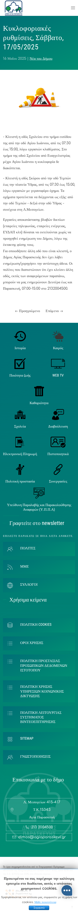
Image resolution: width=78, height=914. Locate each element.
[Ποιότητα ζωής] (20, 363)
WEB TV (58, 375)
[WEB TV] (58, 363)
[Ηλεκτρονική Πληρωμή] (20, 442)
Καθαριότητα (39, 403)
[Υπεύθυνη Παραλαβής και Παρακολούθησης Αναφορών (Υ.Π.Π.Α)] (39, 493)
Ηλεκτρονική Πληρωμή (20, 454)
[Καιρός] (58, 336)
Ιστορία (20, 348)
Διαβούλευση (58, 426)
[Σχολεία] (20, 414)
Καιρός (58, 348)
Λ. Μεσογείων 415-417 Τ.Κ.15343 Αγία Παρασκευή (41, 809)
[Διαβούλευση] (58, 414)
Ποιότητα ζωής (20, 375)
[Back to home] (13, 8)
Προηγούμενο (29, 311)
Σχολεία (20, 426)
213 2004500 (42, 827)
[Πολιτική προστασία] (20, 469)
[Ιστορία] (20, 336)
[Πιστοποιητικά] (58, 442)
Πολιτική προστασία (20, 481)
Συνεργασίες (58, 481)
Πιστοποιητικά (58, 454)
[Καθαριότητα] (39, 391)
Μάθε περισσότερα (45, 902)
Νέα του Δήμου (41, 59)
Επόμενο (53, 311)
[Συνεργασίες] (58, 469)
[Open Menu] (73, 8)
